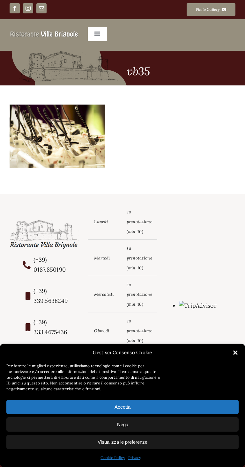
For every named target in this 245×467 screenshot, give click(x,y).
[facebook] (15, 8)
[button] (235, 352)
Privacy (134, 457)
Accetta (122, 407)
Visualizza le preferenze (122, 442)
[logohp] (44, 33)
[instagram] (28, 8)
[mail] (41, 8)
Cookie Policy (112, 457)
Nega (122, 424)
